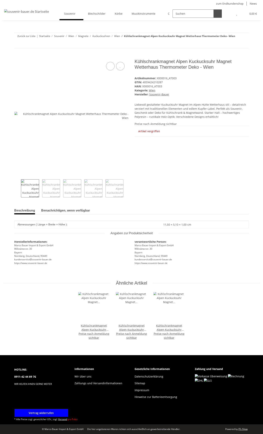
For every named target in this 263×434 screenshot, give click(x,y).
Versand (62, 419)
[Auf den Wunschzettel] (120, 66)
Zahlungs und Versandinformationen (98, 383)
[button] (229, 13)
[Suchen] (218, 13)
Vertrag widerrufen (41, 413)
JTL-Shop (243, 429)
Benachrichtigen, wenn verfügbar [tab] (65, 210)
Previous (17, 188)
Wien (152, 90)
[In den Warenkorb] (17, 57)
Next (126, 188)
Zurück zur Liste (26, 36)
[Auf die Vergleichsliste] (110, 66)
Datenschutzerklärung (149, 376)
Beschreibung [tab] (24, 210)
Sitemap (140, 383)
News (253, 3)
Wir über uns (83, 376)
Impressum (142, 390)
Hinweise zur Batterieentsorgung (156, 397)
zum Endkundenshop (230, 3)
